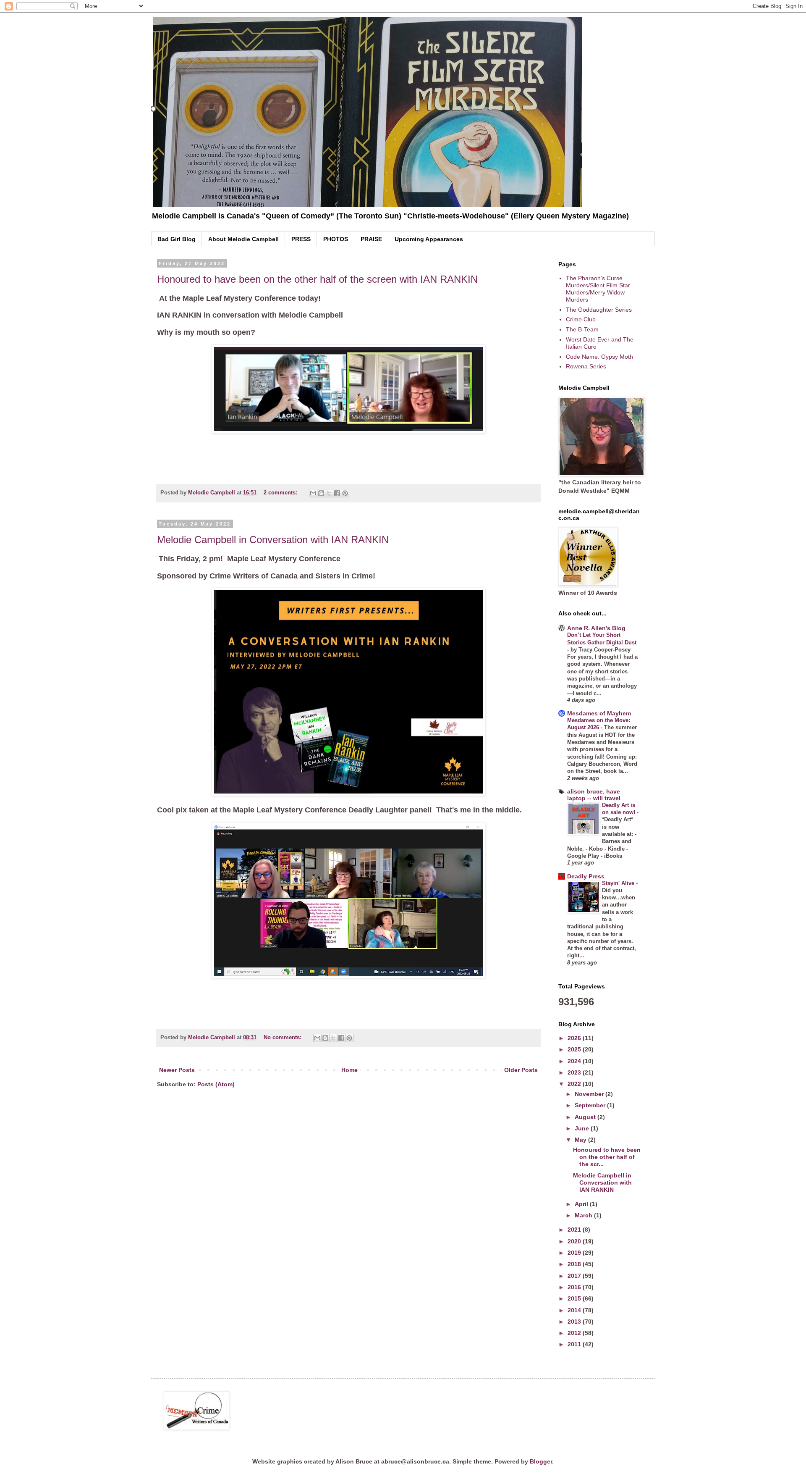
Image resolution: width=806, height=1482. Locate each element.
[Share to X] (329, 493)
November (590, 1093)
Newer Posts (177, 1070)
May (581, 1139)
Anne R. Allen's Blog (596, 628)
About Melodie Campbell (243, 239)
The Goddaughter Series (599, 309)
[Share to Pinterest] (345, 493)
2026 (575, 1038)
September (591, 1105)
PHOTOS (335, 239)
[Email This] (313, 493)
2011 (575, 1344)
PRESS (301, 239)
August (586, 1117)
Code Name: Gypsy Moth (599, 356)
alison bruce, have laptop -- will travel (593, 794)
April (582, 1204)
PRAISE (371, 239)
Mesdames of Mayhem (599, 713)
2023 (575, 1072)
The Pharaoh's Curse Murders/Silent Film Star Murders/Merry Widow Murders (598, 288)
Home (349, 1070)
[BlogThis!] (321, 493)
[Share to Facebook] (337, 493)
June (583, 1128)
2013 (575, 1321)
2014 (575, 1310)
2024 (575, 1061)
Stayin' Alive (619, 883)
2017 (575, 1275)
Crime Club (581, 319)
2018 (575, 1264)
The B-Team (582, 329)
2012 (575, 1333)
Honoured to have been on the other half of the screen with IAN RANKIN (317, 279)
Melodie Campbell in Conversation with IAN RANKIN (273, 539)
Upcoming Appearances (429, 239)
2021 (575, 1229)
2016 (575, 1287)
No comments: (283, 1038)
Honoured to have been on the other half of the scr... (607, 1156)
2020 (575, 1241)
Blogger (541, 1461)
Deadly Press (585, 876)
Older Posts (521, 1070)
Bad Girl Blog (176, 239)
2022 (575, 1083)
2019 (575, 1252)
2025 (575, 1049)
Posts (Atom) (216, 1084)
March (584, 1215)
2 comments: (281, 493)
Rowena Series (586, 366)
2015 (575, 1298)
